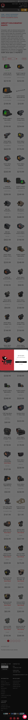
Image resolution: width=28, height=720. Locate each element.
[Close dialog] (27, 350)
